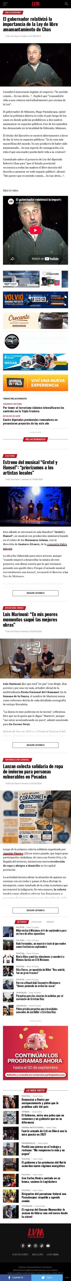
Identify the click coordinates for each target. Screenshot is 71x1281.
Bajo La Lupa (37, 1254)
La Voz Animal (53, 1254)
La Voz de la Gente (20, 1254)
